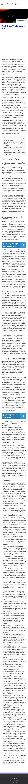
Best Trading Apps (8, 140)
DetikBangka (14, 778)
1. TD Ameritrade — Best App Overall (15, 142)
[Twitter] (13, 780)
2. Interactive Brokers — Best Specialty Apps (15, 144)
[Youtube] (16, 780)
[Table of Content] (24, 138)
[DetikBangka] (14, 3)
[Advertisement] (14, 45)
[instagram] (17, 780)
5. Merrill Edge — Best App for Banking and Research (15, 153)
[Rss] (10, 780)
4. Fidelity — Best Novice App (13, 150)
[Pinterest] (14, 780)
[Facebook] (11, 780)
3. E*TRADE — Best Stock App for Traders (14, 148)
